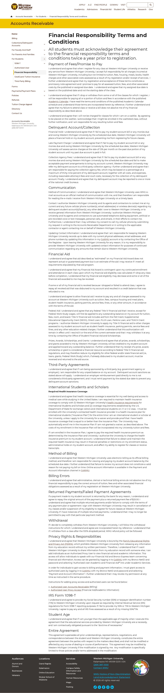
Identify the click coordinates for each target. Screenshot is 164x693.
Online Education (46, 673)
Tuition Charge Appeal (22, 104)
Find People (100, 5)
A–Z (89, 5)
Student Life (119, 9)
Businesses (17, 671)
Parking (69, 687)
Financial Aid (105, 9)
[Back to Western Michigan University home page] (22, 7)
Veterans (16, 675)
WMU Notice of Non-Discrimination (111, 674)
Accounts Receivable (24, 17)
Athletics (131, 9)
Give (151, 9)
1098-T (18, 63)
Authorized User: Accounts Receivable (70, 587)
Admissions (92, 9)
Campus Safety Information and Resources (73, 671)
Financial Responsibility (26, 72)
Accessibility (71, 664)
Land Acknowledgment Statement (111, 677)
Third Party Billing (22, 81)
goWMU (114, 5)
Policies (15, 95)
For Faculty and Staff (21, 50)
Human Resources (74, 678)
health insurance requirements (122, 402)
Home (14, 34)
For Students (41, 17)
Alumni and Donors (17, 665)
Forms (15, 87)
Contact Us (17, 113)
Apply (82, 5)
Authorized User (22, 68)
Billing (14, 38)
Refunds (15, 100)
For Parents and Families (23, 54)
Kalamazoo (44, 668)
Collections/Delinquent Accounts (22, 44)
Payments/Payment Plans (24, 91)
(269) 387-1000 (101, 665)
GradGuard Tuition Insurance (27, 77)
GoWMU (105, 239)
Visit (123, 5)
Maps (68, 682)
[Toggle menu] (43, 44)
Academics (79, 9)
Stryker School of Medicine (46, 678)
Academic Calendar (58, 101)
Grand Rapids (45, 664)
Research (142, 9)
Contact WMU (100, 668)
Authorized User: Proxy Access (66, 590)
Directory (16, 109)
